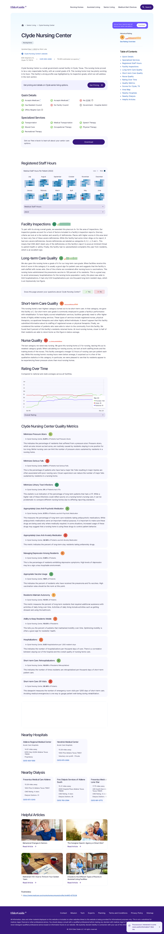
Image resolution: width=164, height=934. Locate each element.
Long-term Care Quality (132, 70)
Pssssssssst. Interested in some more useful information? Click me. (144, 927)
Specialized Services (131, 60)
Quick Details (127, 57)
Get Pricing (94, 85)
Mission (74, 913)
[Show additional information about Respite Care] (42, 109)
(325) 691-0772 (97, 800)
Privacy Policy (137, 913)
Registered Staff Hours (132, 63)
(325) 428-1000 (29, 761)
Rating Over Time (129, 80)
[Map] (64, 714)
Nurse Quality (128, 76)
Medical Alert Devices (127, 7)
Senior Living (109, 7)
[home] (18, 7)
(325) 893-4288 (46, 59)
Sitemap (149, 913)
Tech (82, 913)
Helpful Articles (128, 99)
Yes (89, 292)
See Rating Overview (127, 41)
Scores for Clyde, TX (131, 86)
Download (141, 25)
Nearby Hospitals (129, 93)
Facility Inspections (130, 66)
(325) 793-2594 (63, 800)
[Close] (159, 926)
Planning (101, 913)
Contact (63, 913)
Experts (91, 913)
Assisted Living (93, 7)
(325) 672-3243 (29, 800)
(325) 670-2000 (63, 760)
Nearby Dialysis (128, 96)
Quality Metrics (128, 83)
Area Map (126, 89)
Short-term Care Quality (132, 73)
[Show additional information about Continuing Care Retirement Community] (92, 100)
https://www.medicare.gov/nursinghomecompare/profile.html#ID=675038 (50, 895)
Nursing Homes (76, 7)
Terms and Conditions (118, 913)
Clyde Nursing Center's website (35, 54)
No (101, 292)
